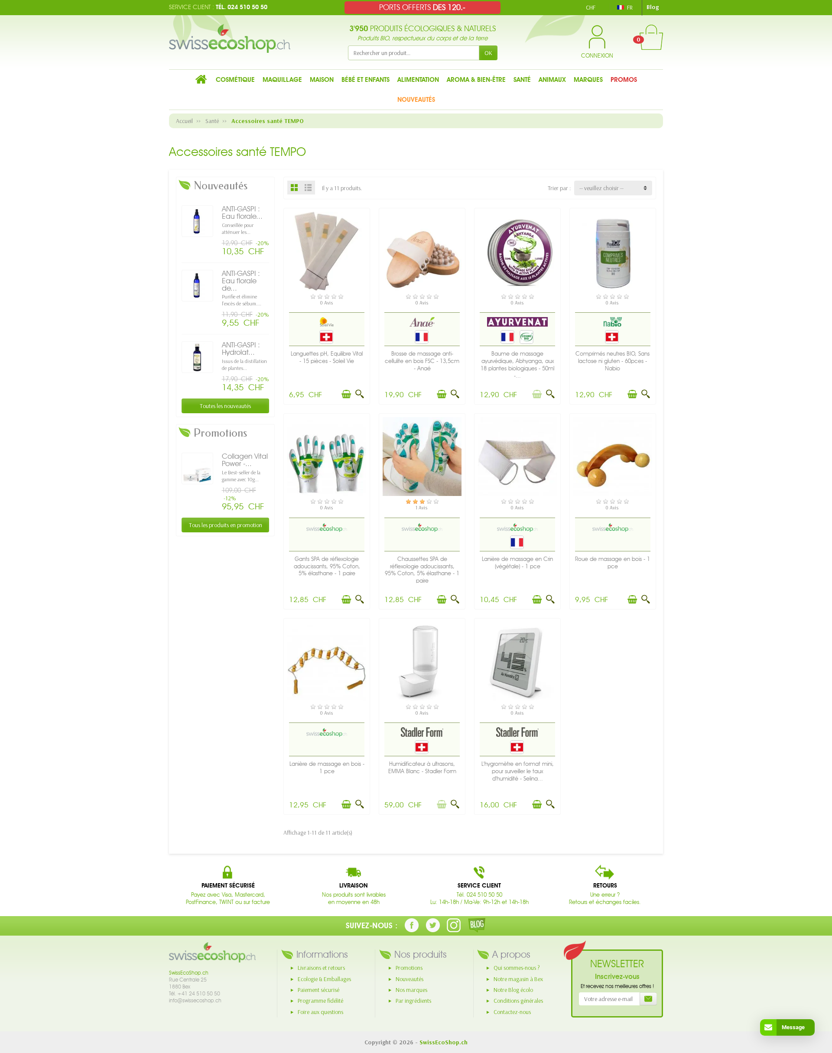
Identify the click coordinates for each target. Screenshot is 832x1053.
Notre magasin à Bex (518, 979)
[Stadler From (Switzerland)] (422, 732)
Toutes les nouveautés (225, 406)
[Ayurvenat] (517, 322)
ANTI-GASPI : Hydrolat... (241, 348)
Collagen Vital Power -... (245, 460)
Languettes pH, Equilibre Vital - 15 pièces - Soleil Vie (327, 357)
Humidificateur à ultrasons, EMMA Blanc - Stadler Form (422, 767)
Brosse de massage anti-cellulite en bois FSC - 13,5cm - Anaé (422, 361)
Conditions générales (518, 1000)
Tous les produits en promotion (225, 525)
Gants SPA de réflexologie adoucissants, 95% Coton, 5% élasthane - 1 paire (327, 566)
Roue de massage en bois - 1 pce (612, 563)
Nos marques (411, 990)
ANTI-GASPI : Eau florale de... (241, 280)
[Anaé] (422, 322)
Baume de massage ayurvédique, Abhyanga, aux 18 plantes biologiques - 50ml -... (517, 364)
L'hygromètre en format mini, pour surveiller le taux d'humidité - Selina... (517, 771)
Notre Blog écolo (513, 990)
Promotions (409, 968)
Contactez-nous (512, 1012)
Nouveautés (409, 979)
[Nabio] (613, 322)
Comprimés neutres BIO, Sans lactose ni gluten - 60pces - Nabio (612, 361)
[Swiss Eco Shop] (326, 527)
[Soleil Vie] (327, 322)
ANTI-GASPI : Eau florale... (242, 212)
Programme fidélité (320, 1000)
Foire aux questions (320, 1012)
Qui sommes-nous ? (517, 968)
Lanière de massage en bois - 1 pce (326, 767)
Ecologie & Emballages (324, 979)
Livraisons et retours (321, 968)
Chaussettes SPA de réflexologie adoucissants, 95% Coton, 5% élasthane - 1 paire (422, 570)
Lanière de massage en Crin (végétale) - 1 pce (517, 563)
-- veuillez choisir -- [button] (601, 188)
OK (488, 53)
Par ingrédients (413, 1000)
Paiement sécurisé (318, 990)
